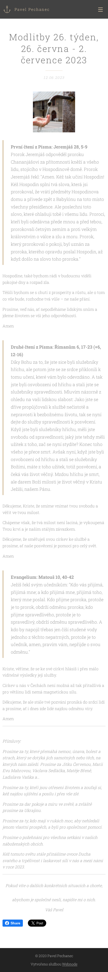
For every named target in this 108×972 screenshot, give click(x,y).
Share (15, 923)
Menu (100, 9)
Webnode (69, 964)
